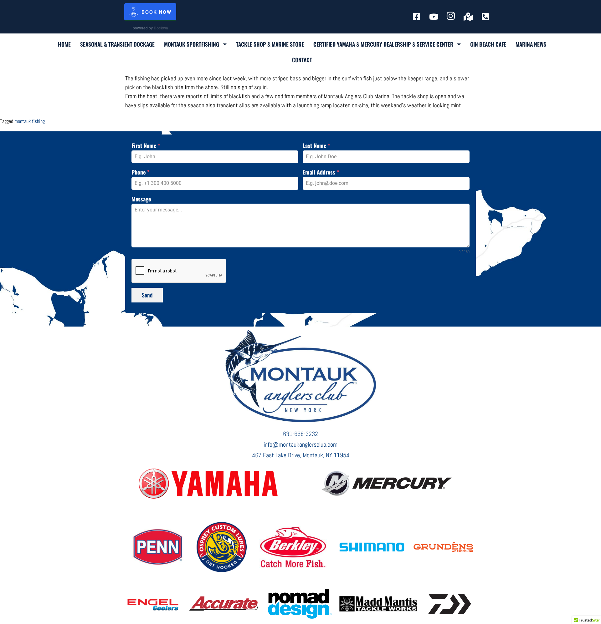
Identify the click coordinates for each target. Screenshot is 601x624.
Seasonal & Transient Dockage (117, 44)
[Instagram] (450, 16)
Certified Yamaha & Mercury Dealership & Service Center (383, 44)
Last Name (316, 145)
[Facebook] (416, 16)
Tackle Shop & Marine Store (270, 44)
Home (64, 44)
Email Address (321, 172)
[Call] (485, 16)
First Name (145, 145)
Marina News (531, 44)
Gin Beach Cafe (488, 44)
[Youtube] (433, 16)
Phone (140, 172)
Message (141, 199)
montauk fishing (29, 121)
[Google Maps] (468, 16)
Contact (302, 60)
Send (147, 295)
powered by (150, 27)
